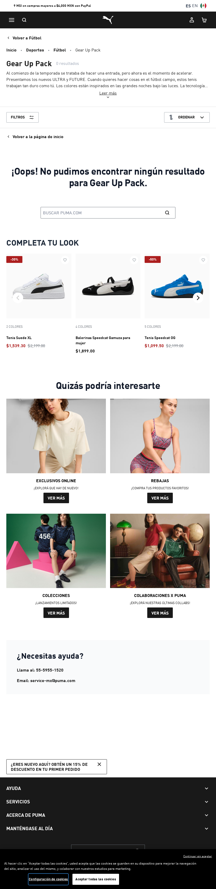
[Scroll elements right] (198, 298)
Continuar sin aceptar (197, 856)
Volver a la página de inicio (38, 136)
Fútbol (59, 49)
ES (188, 5)
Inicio (11, 49)
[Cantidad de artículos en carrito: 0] (204, 20)
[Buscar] (24, 20)
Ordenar (186, 117)
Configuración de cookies (48, 879)
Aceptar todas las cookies (95, 879)
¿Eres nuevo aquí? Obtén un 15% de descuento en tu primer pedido (49, 767)
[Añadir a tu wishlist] (65, 260)
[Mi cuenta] (191, 20)
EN (195, 5)
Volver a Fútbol (27, 37)
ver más (56, 497)
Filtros (18, 117)
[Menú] (11, 20)
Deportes (35, 49)
